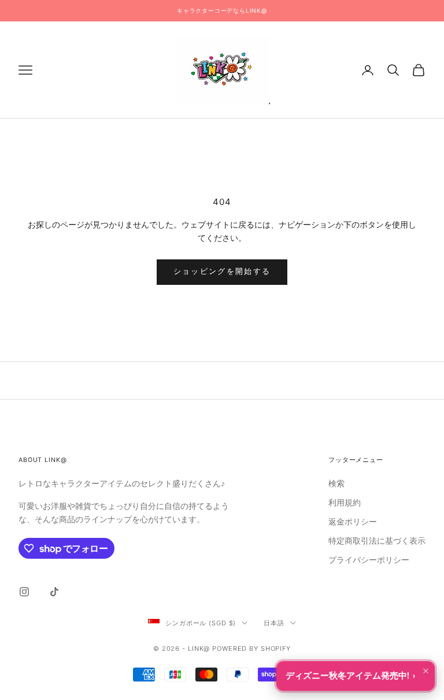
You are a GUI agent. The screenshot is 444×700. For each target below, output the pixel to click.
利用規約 (344, 502)
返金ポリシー (352, 521)
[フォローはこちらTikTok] (54, 592)
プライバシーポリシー (368, 560)
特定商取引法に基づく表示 (377, 541)
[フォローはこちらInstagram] (24, 592)
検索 (336, 483)
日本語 (274, 623)
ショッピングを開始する (222, 271)
